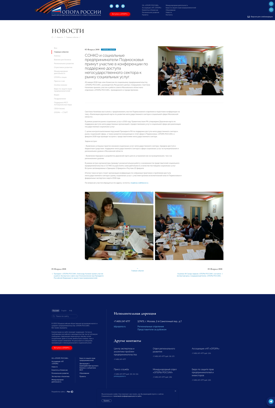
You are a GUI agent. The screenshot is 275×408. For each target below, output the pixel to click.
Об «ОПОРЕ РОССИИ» (150, 5)
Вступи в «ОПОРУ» (120, 14)
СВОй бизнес (59, 109)
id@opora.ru (120, 326)
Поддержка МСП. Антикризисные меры (63, 104)
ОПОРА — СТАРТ (61, 112)
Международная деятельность (177, 5)
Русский (56, 310)
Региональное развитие (150, 12)
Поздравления (60, 99)
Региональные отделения (151, 326)
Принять (107, 401)
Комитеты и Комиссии (150, 10)
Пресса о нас (59, 81)
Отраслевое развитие (63, 67)
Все (55, 48)
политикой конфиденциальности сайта (127, 396)
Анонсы (57, 56)
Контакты (169, 15)
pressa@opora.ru (120, 376)
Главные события (72, 37)
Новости (169, 12)
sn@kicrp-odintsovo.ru (139, 183)
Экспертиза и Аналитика (60, 376)
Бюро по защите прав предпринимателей (181, 8)
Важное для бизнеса (62, 60)
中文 (70, 310)
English (63, 310)
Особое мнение (60, 85)
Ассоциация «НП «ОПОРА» (151, 8)
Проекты (145, 15)
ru (271, 9)
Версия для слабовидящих (261, 17)
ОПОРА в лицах (60, 77)
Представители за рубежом (152, 329)
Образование (170, 10)
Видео (56, 95)
